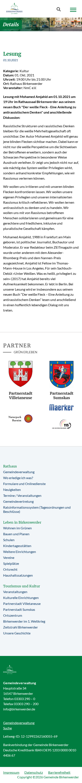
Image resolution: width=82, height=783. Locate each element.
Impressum (11, 772)
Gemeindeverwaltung (18, 472)
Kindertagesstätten (17, 546)
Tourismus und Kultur (21, 586)
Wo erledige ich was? (18, 478)
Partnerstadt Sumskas (19, 609)
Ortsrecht (10, 569)
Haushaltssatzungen (18, 575)
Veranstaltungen (15, 592)
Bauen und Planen (16, 534)
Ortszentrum (12, 615)
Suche (7, 728)
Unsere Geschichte (16, 633)
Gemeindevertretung (18, 501)
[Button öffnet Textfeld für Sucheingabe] (60, 10)
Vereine (8, 557)
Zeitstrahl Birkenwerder (20, 627)
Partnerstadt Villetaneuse (22, 603)
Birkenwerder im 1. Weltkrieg (24, 621)
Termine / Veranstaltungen (22, 495)
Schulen (9, 540)
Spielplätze (11, 563)
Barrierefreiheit (59, 772)
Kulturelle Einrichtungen (21, 598)
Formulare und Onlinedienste (24, 484)
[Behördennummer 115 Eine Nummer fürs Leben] (61, 424)
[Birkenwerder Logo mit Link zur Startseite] (14, 8)
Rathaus (10, 466)
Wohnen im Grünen (17, 528)
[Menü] (73, 10)
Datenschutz (33, 772)
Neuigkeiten (12, 490)
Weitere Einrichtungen (19, 552)
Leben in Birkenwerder (22, 522)
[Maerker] (61, 407)
